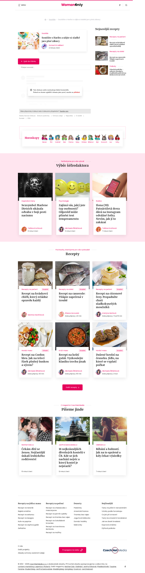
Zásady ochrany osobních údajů (31, 553)
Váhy (117, 142)
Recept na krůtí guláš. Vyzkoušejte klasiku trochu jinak (72, 358)
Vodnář (57, 142)
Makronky (78, 525)
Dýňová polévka (108, 528)
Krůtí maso (63, 350)
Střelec (84, 142)
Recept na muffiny (53, 532)
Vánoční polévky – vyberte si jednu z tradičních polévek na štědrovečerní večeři (118, 72)
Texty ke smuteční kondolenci (114, 518)
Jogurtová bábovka (82, 518)
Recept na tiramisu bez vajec (58, 517)
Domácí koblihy (80, 521)
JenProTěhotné (89, 566)
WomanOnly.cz (45, 19)
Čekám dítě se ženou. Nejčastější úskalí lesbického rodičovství (33, 454)
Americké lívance (81, 511)
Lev (111, 142)
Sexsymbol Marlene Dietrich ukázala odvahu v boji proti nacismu (35, 210)
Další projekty (24, 549)
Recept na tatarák (25, 508)
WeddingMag (58, 569)
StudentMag (30, 569)
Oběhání (79, 566)
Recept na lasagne (26, 518)
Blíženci (91, 142)
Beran (44, 142)
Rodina (99, 201)
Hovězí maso (27, 350)
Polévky (113, 66)
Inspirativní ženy (28, 201)
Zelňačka (22, 528)
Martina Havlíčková (36, 315)
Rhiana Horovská (72, 313)
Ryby (77, 142)
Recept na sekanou (26, 514)
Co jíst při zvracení (109, 514)
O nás (20, 546)
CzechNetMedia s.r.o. (38, 564)
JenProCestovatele (44, 569)
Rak (64, 142)
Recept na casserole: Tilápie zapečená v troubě (118, 59)
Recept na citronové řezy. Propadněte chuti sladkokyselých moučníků (109, 300)
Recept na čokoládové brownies (55, 521)
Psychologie (64, 201)
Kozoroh (104, 142)
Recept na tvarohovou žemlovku (55, 527)
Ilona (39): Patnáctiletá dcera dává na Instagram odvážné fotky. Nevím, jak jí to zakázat (108, 214)
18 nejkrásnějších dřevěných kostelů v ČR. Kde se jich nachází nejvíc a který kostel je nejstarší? (72, 457)
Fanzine (21, 569)
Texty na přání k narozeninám (114, 508)
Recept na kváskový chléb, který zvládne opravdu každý (117, 44)
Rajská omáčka (24, 511)
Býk (97, 142)
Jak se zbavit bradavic (111, 521)
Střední (45, 351)
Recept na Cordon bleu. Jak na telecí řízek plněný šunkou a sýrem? (35, 360)
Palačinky (78, 508)
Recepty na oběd (117, 51)
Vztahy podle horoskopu (112, 511)
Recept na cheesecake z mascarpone (56, 509)
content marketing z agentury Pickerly (34, 566)
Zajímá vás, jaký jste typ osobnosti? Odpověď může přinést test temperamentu (72, 212)
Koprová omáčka (109, 525)
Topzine (113, 566)
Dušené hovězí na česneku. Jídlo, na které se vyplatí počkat (107, 360)
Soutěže (52, 19)
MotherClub (70, 566)
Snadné (45, 289)
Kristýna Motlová (109, 313)
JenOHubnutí (87, 569)
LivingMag (69, 569)
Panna (71, 142)
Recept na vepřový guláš (28, 525)
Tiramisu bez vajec (81, 514)
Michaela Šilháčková (73, 228)
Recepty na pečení (118, 37)
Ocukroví (77, 569)
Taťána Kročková (35, 228)
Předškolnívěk (103, 566)
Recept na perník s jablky (56, 514)
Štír (51, 142)
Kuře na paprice (24, 521)
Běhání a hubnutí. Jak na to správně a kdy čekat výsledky (108, 452)
